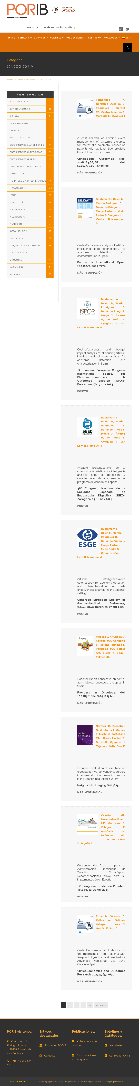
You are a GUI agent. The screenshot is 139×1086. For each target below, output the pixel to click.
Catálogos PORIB (119, 1055)
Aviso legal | (44, 1081)
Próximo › (101, 1005)
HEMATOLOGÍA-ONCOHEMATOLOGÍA (30, 181)
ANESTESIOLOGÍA (19, 101)
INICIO (11, 38)
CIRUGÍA (14, 116)
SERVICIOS (40, 38)
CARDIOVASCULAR (20, 109)
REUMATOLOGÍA (19, 252)
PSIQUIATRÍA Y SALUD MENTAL (26, 245)
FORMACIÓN (95, 38)
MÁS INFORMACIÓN (89, 172)
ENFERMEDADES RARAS (22, 159)
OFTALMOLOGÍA (18, 231)
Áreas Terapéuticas (26, 80)
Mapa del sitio (116, 1081)
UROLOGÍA (16, 260)
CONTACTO (32, 27)
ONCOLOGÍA (17, 238)
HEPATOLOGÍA (18, 188)
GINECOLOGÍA (17, 173)
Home (10, 80)
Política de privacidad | (80, 1081)
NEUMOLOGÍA (17, 209)
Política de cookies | (59, 1081)
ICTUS (13, 195)
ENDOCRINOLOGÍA (20, 137)
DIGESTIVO (15, 130)
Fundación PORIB (55, 1045)
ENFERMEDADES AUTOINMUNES (27, 145)
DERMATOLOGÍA (19, 123)
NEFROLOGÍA (17, 202)
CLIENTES (55, 38)
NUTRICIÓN (16, 224)
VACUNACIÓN (17, 267)
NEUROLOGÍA (17, 217)
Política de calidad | (100, 1081)
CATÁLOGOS (111, 38)
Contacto (49, 1055)
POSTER (82, 391)
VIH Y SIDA (15, 274)
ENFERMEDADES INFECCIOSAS (26, 152)
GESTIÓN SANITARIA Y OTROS (25, 166)
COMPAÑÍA (23, 38)
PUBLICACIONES (75, 38)
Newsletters (116, 1045)
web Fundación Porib (57, 27)
